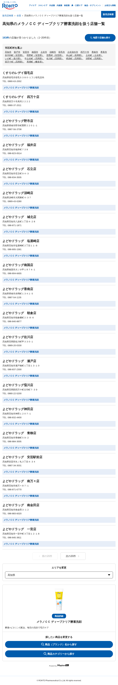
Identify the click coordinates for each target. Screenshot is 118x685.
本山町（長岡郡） (74, 55)
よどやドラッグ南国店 (17, 265)
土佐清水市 (72, 52)
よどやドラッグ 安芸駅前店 (22, 457)
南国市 (35, 52)
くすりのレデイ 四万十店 (20, 97)
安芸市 (26, 52)
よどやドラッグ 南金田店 (20, 505)
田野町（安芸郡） (35, 55)
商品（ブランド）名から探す (61, 644)
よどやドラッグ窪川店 (17, 385)
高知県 (11, 575)
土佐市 (44, 52)
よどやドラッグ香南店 (17, 289)
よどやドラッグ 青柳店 (19, 433)
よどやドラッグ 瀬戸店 (19, 361)
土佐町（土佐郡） (94, 55)
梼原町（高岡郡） (74, 58)
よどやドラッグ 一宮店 (19, 529)
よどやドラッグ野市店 (17, 121)
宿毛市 (61, 52)
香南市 (95, 52)
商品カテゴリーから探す (61, 654)
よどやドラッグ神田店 (17, 409)
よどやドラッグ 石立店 (19, 169)
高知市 (8, 52)
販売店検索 (7, 15)
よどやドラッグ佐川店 (17, 337)
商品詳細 (59, 616)
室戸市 (17, 52)
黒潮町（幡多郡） (35, 61)
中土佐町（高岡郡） (34, 58)
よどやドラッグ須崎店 (17, 193)
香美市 (103, 52)
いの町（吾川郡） (13, 58)
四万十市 (85, 52)
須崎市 (52, 52)
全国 (19, 15)
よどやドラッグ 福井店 (19, 145)
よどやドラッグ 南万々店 (20, 481)
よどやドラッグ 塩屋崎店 (20, 241)
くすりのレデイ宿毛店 (17, 73)
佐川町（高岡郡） (55, 58)
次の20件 (71, 556)
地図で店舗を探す (101, 37)
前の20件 (47, 556)
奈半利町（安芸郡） (14, 55)
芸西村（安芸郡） (55, 55)
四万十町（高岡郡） (14, 61)
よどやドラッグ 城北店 (19, 217)
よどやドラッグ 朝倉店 (19, 313)
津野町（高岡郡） (94, 58)
